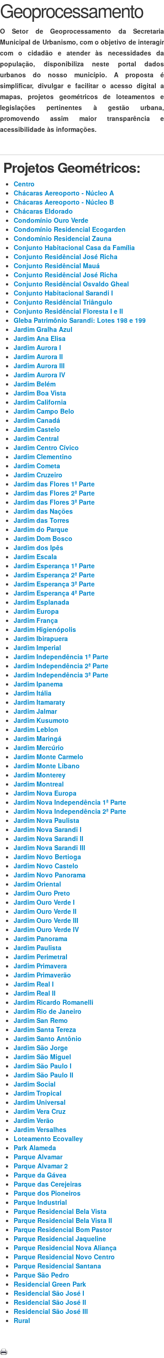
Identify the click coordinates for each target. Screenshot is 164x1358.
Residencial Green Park (50, 1283)
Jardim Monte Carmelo (48, 756)
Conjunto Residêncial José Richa (66, 256)
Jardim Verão (34, 1120)
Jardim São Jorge (41, 1047)
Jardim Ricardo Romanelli (53, 1002)
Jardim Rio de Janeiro (48, 1011)
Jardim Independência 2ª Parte (61, 665)
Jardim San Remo (41, 1020)
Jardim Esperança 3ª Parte (54, 583)
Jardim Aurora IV (39, 374)
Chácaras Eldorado (43, 210)
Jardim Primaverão (42, 974)
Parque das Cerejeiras (48, 1183)
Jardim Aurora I (37, 347)
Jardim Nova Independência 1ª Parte (70, 802)
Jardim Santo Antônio (48, 1038)
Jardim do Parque (41, 529)
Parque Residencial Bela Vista (60, 1211)
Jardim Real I (34, 983)
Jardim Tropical (38, 1092)
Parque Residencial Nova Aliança (65, 1247)
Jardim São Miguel (42, 1056)
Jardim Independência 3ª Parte (61, 674)
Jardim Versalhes (40, 1129)
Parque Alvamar (38, 1156)
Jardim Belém (35, 383)
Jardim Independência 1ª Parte (61, 656)
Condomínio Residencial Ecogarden (70, 229)
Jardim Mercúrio (39, 747)
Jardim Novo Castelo (46, 865)
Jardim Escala (35, 556)
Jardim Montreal (39, 783)
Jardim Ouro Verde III (46, 920)
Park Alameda (35, 1147)
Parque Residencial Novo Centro (64, 1256)
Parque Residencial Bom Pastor (63, 1229)
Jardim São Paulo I (43, 1065)
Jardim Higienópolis (45, 629)
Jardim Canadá (37, 420)
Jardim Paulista (38, 947)
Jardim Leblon (36, 729)
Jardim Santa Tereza (45, 1029)
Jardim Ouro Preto (42, 892)
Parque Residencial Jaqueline (60, 1238)
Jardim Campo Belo (44, 411)
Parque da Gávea (40, 1174)
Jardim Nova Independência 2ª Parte (70, 811)
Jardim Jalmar (35, 711)
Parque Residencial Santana (57, 1265)
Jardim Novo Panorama (50, 874)
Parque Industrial (40, 1202)
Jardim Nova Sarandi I (48, 829)
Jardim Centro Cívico (46, 447)
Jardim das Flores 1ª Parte (54, 483)
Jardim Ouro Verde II (45, 911)
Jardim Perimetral (40, 956)
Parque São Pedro (41, 1274)
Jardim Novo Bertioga (47, 856)
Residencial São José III (51, 1311)
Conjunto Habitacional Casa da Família (74, 247)
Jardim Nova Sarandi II (48, 838)
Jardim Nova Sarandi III (49, 847)
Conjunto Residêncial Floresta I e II (68, 311)
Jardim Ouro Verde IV (46, 929)
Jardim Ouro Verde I (44, 902)
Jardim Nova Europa (45, 792)
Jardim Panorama (40, 938)
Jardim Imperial (37, 647)
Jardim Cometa (37, 465)
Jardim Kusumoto (41, 720)
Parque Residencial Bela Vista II (63, 1220)
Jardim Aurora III (39, 365)
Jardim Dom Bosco (43, 538)
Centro (24, 183)
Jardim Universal (40, 1102)
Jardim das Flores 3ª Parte (54, 501)
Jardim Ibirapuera (41, 638)
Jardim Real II (35, 992)
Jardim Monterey (40, 774)
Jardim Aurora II (38, 356)
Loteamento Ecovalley (48, 1138)
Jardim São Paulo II (43, 1074)
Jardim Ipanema (38, 683)
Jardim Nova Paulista (46, 820)
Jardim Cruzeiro (38, 474)
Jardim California (40, 401)
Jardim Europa (36, 611)
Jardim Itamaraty (39, 702)
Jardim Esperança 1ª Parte (54, 565)
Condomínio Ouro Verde (51, 220)
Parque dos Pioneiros (47, 1193)
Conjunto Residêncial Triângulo (63, 301)
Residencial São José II (50, 1302)
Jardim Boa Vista (40, 392)
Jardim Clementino (43, 456)
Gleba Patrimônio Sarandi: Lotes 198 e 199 (80, 320)
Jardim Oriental (37, 883)
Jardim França (36, 620)
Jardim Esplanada (41, 601)
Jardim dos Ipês (38, 547)
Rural (22, 1320)
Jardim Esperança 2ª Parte (54, 574)
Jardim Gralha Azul (43, 329)
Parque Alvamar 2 (41, 1165)
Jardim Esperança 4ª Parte (54, 592)
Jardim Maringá (38, 738)
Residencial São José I (49, 1293)
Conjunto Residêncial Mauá (57, 265)
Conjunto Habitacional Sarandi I (63, 292)
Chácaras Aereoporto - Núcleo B (64, 201)
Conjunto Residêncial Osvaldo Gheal (71, 283)
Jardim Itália (32, 692)
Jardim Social (35, 1083)
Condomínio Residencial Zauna (63, 238)
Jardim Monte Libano (47, 765)
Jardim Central (36, 438)
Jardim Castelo (37, 429)
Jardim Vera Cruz (40, 1111)
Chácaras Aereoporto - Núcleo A (64, 192)
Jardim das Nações (43, 511)
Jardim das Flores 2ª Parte (54, 492)
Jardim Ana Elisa (40, 338)
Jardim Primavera (40, 965)
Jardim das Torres (41, 520)
